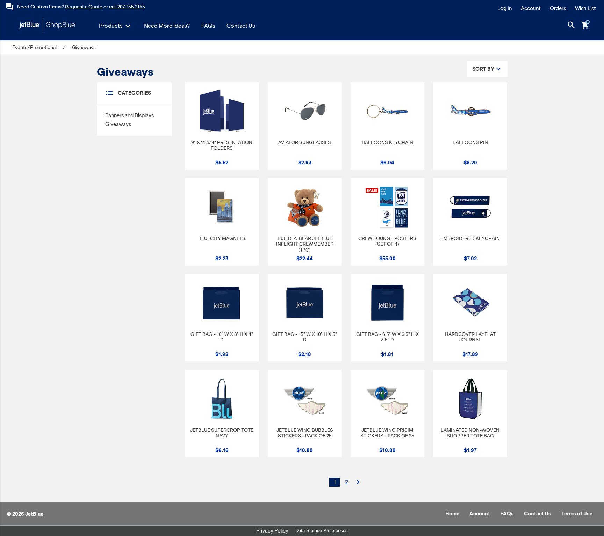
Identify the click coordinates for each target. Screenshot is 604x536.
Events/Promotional (34, 47)
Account (531, 8)
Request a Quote (83, 7)
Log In (504, 8)
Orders (558, 8)
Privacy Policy (272, 531)
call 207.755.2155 (127, 7)
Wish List (585, 8)
